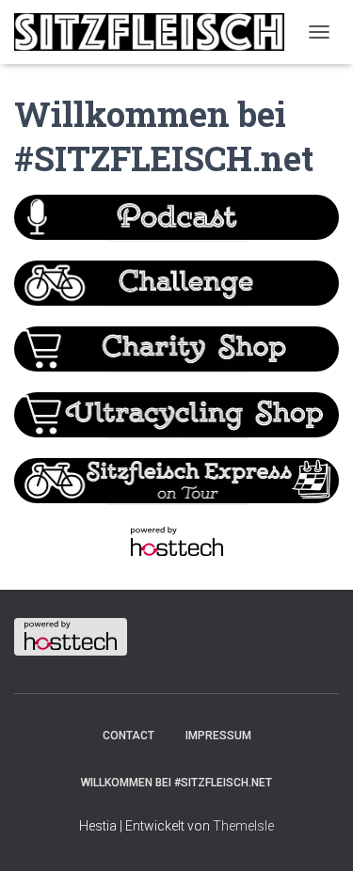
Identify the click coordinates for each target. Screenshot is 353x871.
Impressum (218, 735)
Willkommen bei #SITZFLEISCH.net (176, 782)
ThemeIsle (243, 825)
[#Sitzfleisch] (156, 32)
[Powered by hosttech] (176, 541)
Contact (128, 735)
